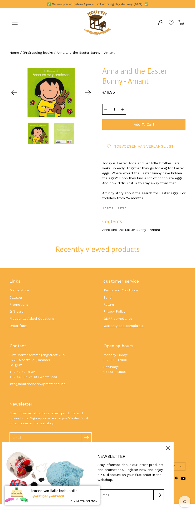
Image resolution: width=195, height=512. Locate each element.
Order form (18, 326)
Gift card (17, 311)
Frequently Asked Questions (32, 318)
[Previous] (14, 92)
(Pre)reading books (38, 52)
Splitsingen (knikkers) (47, 496)
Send (107, 297)
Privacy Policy (114, 311)
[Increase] (122, 109)
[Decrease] (105, 109)
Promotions (19, 304)
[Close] (168, 448)
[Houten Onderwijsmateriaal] (97, 22)
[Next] (88, 92)
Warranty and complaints (123, 326)
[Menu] (15, 23)
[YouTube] (183, 478)
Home (14, 52)
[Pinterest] (177, 478)
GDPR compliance (117, 318)
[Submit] (86, 437)
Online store (19, 290)
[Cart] (181, 22)
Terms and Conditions (120, 290)
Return (108, 304)
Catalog (16, 297)
